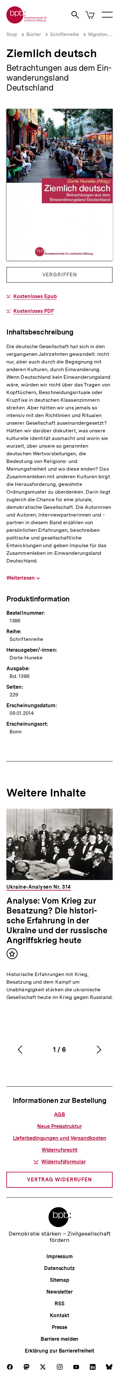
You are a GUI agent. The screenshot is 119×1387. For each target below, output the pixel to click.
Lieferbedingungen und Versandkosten (59, 1138)
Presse (59, 1327)
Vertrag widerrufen (59, 1180)
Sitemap (59, 1280)
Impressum (59, 1256)
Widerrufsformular (63, 1162)
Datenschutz (59, 1268)
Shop (11, 34)
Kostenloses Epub (35, 296)
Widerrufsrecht (60, 1150)
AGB (59, 1115)
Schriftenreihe (64, 34)
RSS (59, 1304)
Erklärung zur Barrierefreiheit (59, 1351)
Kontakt (59, 1315)
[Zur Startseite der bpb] (27, 21)
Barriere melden (60, 1339)
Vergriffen (60, 277)
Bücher (33, 34)
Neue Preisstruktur (59, 1126)
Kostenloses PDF (33, 311)
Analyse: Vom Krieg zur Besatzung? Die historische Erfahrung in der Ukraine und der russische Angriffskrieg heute (57, 920)
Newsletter (59, 1292)
